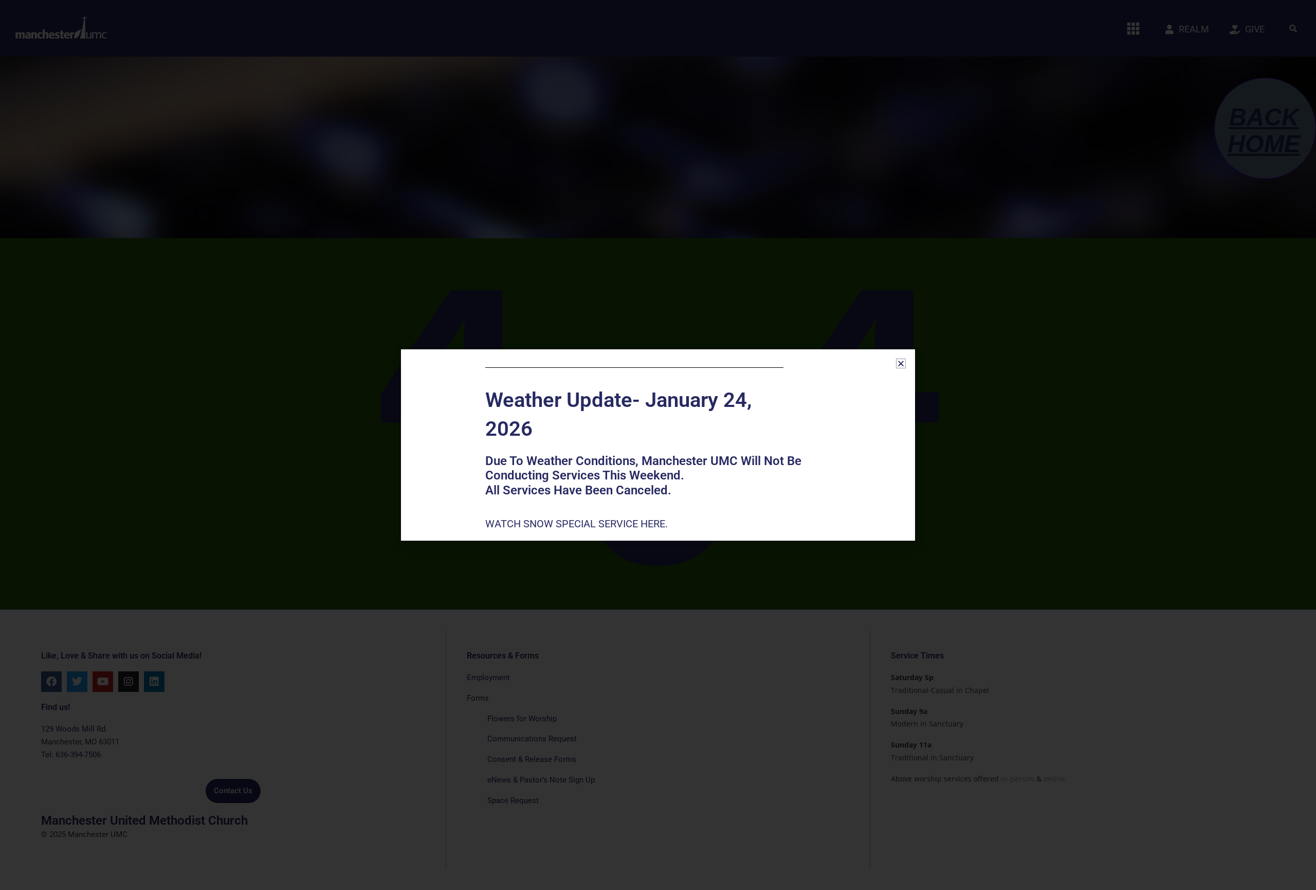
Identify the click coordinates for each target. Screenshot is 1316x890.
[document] (658, 445)
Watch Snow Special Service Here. (577, 524)
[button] (901, 363)
